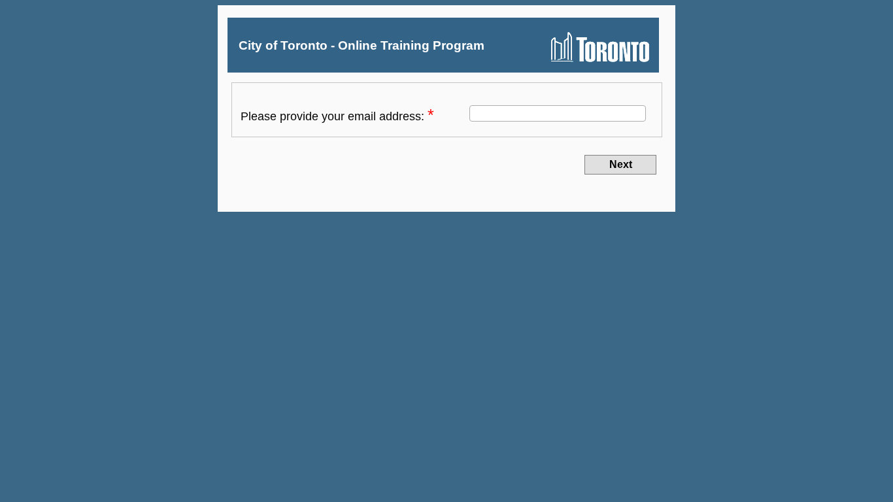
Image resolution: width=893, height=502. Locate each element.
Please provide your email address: (334, 116)
